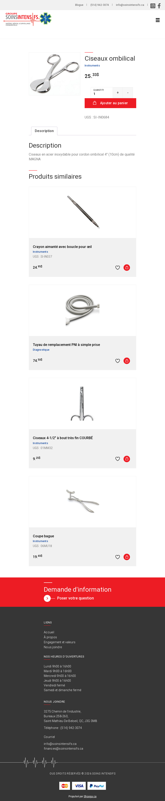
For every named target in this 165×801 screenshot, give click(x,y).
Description (44, 131)
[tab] (44, 131)
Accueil (49, 632)
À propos (50, 637)
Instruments (92, 65)
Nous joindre (53, 647)
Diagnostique (41, 349)
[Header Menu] (157, 20)
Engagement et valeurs (59, 642)
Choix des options (126, 360)
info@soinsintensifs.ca (130, 4)
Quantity (98, 90)
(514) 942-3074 (99, 4)
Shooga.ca (90, 796)
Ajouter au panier (114, 103)
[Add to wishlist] (118, 267)
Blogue (79, 4)
